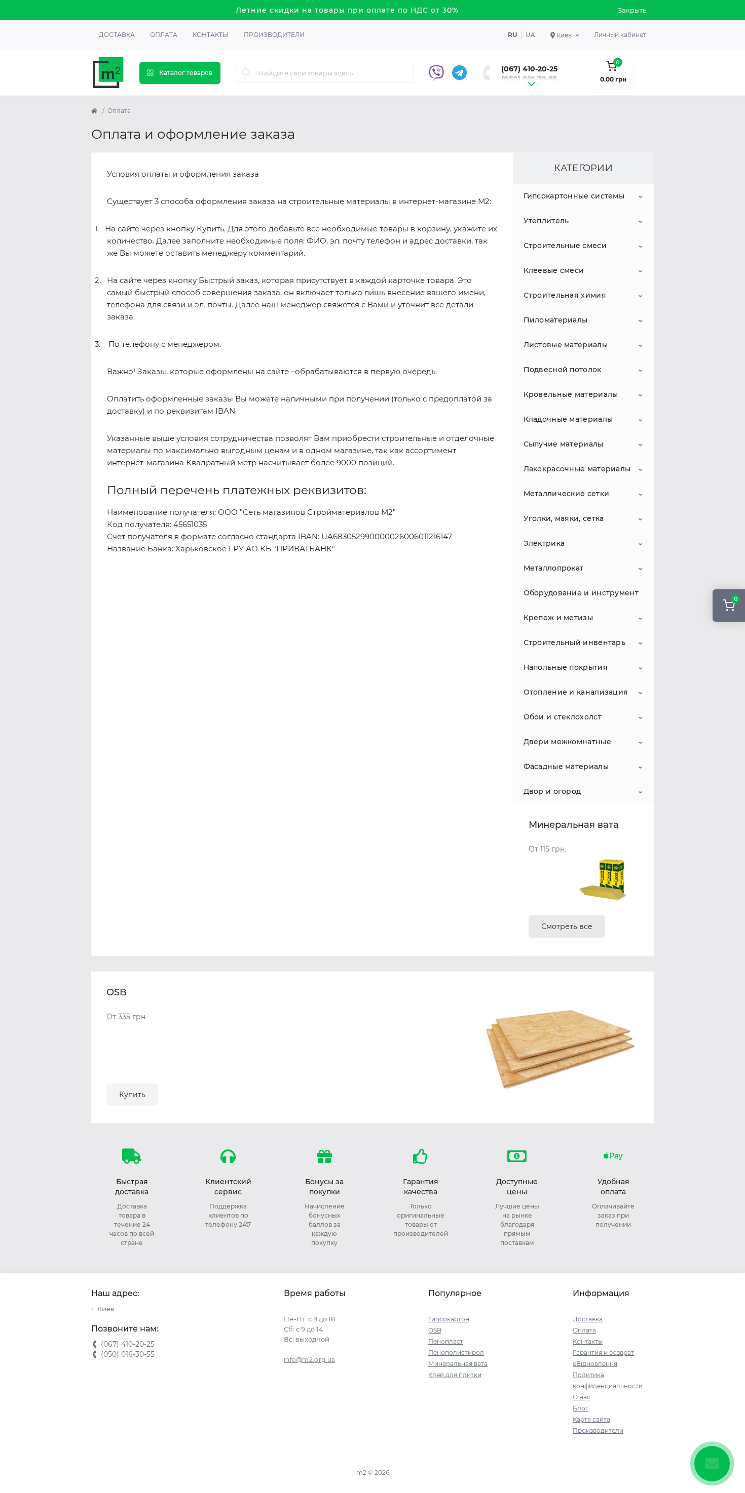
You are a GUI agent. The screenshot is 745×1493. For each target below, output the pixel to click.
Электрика (544, 543)
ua (530, 34)
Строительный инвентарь (575, 642)
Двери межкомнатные (567, 741)
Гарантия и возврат (603, 1352)
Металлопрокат (554, 568)
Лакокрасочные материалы (577, 468)
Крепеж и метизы (558, 617)
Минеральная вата (458, 1363)
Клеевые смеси (554, 270)
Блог (580, 1408)
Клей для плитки (454, 1375)
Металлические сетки (567, 493)
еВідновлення (595, 1363)
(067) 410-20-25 (529, 68)
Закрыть (632, 10)
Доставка (117, 34)
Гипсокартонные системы (574, 195)
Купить (132, 1094)
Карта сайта (591, 1419)
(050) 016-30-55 (529, 79)
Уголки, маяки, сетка (564, 518)
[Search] (247, 73)
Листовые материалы (566, 344)
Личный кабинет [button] (620, 34)
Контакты (211, 34)
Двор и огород (552, 791)
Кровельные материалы (571, 394)
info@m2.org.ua (309, 1359)
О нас (581, 1397)
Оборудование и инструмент (581, 592)
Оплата (163, 34)
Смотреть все (566, 926)
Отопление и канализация (576, 692)
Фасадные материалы (566, 766)
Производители (274, 34)
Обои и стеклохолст (563, 716)
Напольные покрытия (566, 667)
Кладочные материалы (568, 419)
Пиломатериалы (556, 320)
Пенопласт (445, 1341)
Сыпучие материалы (564, 444)
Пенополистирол (456, 1352)
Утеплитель (546, 220)
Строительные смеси (565, 245)
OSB (434, 1330)
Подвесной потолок (563, 369)
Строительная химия (565, 295)
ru (512, 34)
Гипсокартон (448, 1319)
